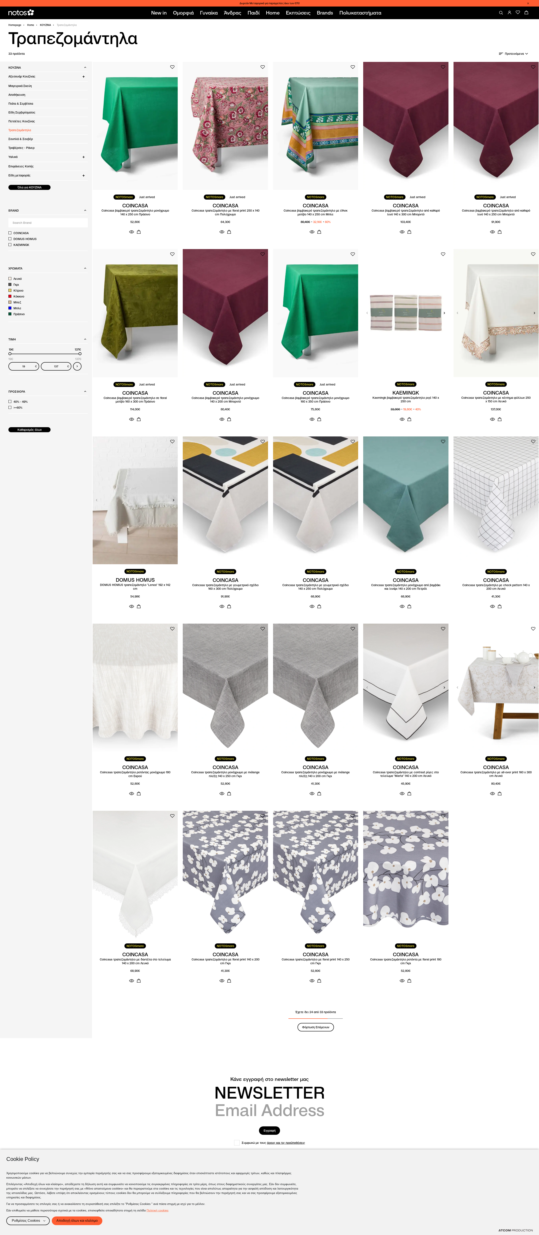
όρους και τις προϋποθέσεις (286, 1143)
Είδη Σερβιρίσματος (21, 112)
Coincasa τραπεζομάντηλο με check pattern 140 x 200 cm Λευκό (496, 587)
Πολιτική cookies (157, 1210)
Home (30, 25)
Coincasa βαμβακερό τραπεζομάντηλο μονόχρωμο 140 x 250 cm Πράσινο (135, 212)
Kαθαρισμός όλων (29, 430)
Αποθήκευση (16, 95)
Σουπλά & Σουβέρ (20, 139)
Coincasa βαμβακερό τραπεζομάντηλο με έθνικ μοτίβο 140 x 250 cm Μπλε (315, 212)
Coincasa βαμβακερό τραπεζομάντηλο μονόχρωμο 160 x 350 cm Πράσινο (315, 400)
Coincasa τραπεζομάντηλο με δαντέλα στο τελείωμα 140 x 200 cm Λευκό (135, 961)
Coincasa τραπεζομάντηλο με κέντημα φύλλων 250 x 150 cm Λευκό (496, 399)
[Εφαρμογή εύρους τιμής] (77, 366)
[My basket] (526, 12)
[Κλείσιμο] (528, 3)
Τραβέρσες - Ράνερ (21, 148)
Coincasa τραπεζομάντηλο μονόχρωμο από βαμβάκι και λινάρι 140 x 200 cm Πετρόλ (405, 587)
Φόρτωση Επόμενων (315, 1027)
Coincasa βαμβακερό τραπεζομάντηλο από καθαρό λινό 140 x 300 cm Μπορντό (406, 212)
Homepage (14, 25)
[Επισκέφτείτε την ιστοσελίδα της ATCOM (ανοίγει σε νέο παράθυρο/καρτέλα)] (516, 1230)
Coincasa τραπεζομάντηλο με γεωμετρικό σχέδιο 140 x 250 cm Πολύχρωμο (315, 587)
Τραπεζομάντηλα (19, 130)
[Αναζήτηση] (501, 13)
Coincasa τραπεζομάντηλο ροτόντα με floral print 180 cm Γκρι (405, 961)
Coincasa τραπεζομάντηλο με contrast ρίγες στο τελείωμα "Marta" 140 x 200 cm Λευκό (406, 774)
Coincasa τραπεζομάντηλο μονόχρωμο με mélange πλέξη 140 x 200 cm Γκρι (315, 774)
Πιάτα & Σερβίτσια (20, 103)
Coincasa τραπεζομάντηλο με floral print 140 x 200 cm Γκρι (225, 961)
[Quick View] (131, 232)
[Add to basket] (138, 232)
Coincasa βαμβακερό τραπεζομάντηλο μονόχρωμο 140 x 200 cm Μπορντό (225, 400)
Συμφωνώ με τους (273, 1143)
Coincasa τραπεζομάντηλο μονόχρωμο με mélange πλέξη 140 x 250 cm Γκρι (225, 774)
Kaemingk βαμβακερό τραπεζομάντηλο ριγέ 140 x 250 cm (405, 399)
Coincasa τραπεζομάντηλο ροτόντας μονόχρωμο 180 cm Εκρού (135, 774)
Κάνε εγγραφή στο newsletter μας (269, 1079)
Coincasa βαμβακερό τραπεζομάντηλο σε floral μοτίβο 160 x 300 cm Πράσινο (135, 400)
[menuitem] (159, 13)
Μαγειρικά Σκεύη (20, 86)
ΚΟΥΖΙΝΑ (45, 25)
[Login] (509, 12)
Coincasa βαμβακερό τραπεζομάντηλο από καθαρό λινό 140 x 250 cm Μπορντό (496, 212)
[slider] (9, 353)
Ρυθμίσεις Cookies (26, 1220)
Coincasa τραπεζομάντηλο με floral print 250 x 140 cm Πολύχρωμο (225, 212)
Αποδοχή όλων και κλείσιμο (77, 1220)
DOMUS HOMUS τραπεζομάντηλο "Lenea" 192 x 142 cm (135, 587)
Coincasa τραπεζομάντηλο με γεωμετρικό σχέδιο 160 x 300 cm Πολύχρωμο (225, 587)
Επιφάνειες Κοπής (21, 166)
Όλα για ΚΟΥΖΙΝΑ (29, 187)
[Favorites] (518, 12)
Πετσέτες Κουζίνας (21, 121)
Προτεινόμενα (514, 54)
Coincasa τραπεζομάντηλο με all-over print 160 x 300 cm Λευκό (496, 774)
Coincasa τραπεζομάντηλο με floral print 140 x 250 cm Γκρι (316, 961)
